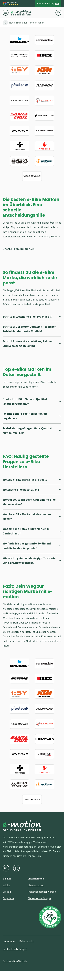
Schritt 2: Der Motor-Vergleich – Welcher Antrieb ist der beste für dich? (29, 329)
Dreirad (7, 892)
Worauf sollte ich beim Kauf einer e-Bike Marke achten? (29, 502)
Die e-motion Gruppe (39, 898)
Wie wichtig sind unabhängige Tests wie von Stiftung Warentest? (29, 560)
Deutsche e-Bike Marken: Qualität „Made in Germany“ (25, 401)
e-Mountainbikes (12, 236)
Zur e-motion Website (15, 961)
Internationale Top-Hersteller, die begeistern (25, 416)
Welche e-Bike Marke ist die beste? (26, 480)
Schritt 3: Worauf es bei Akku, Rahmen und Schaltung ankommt (28, 343)
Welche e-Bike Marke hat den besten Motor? (27, 516)
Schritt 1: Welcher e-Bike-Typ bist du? (28, 317)
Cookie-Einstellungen (15, 949)
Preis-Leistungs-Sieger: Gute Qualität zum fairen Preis (28, 430)
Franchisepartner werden (42, 892)
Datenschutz (26, 941)
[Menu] (7, 13)
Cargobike (8, 898)
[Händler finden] (58, 13)
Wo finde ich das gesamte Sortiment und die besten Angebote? (27, 546)
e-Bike (6, 885)
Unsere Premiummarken (18, 249)
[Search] (5, 22)
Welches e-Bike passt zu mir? (22, 490)
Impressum (9, 941)
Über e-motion (36, 885)
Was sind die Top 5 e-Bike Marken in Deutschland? (26, 531)
